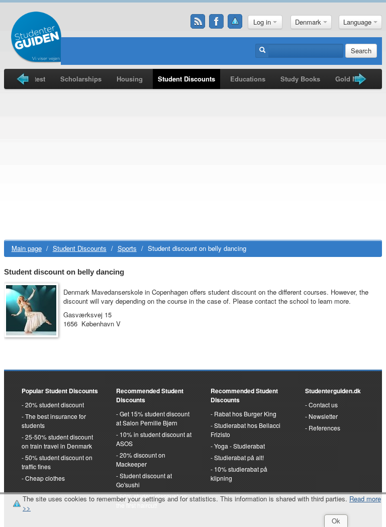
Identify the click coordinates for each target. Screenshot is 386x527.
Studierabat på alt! (239, 457)
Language (358, 22)
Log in (263, 22)
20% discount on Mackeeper (140, 459)
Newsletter (323, 416)
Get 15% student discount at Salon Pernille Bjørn (152, 418)
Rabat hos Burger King (245, 413)
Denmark (309, 22)
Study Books (300, 78)
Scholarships (81, 78)
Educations (247, 78)
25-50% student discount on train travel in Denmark (57, 441)
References (324, 427)
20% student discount (54, 404)
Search (361, 50)
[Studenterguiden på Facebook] (216, 21)
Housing (130, 78)
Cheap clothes (45, 478)
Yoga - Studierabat (239, 446)
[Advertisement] (193, 164)
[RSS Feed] (198, 21)
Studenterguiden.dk (333, 390)
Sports (127, 248)
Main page (27, 248)
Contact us (323, 404)
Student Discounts (186, 78)
